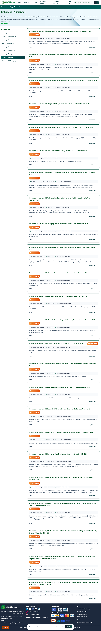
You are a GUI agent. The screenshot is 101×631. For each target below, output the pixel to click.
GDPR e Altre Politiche (83, 617)
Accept (68, 627)
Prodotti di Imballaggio (8, 43)
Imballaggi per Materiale (8, 33)
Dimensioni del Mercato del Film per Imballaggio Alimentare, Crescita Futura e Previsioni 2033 (59, 104)
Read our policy (60, 626)
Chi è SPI (69, 2)
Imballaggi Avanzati (7, 47)
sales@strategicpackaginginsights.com (12, 623)
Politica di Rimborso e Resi (84, 622)
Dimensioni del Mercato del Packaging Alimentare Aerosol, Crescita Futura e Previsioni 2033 (59, 224)
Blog (35, 2)
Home (19, 2)
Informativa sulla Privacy (83, 609)
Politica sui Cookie (82, 611)
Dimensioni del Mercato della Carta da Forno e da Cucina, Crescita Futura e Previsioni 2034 (58, 273)
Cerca (96, 2)
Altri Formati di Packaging (9, 61)
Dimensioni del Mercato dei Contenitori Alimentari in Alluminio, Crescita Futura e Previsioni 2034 (60, 409)
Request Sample (34, 34)
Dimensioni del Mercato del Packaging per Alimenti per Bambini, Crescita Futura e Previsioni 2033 (61, 127)
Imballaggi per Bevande (8, 50)
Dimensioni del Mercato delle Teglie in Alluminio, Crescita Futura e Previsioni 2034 (56, 343)
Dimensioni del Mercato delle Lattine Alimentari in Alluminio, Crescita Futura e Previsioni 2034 (59, 387)
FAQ (78, 619)
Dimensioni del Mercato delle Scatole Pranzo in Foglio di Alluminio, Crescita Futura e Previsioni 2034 (62, 320)
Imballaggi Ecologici (7, 54)
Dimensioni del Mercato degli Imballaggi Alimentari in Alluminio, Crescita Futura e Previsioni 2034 (61, 432)
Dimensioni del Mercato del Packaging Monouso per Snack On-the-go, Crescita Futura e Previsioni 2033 (63, 80)
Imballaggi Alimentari (7, 57)
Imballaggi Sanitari (7, 40)
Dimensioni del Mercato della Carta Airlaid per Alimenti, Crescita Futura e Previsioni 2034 (58, 296)
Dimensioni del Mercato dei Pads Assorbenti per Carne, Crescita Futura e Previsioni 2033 (58, 151)
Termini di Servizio (82, 614)
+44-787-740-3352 (34, 612)
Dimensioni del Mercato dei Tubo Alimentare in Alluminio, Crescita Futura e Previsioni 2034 (58, 454)
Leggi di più (4, 23)
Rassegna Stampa (43, 2)
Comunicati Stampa (56, 2)
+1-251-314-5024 (34, 614)
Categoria (27, 2)
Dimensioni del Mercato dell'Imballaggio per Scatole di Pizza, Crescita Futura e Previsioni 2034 (60, 31)
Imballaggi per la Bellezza (9, 36)
